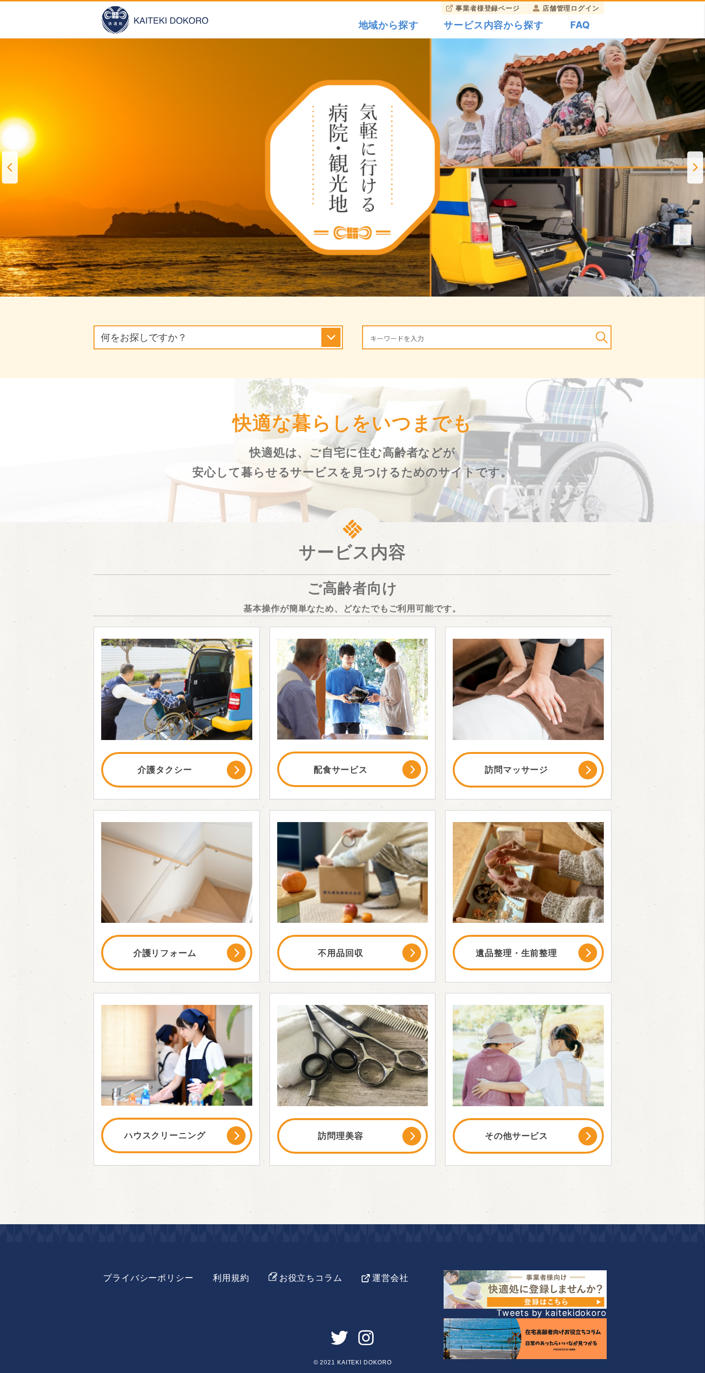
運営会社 (390, 1278)
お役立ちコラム (310, 1278)
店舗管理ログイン (570, 8)
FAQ (580, 25)
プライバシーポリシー (148, 1278)
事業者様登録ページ (488, 8)
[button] (10, 167)
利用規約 (231, 1278)
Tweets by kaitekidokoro (551, 1313)
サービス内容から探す (494, 25)
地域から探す (389, 25)
